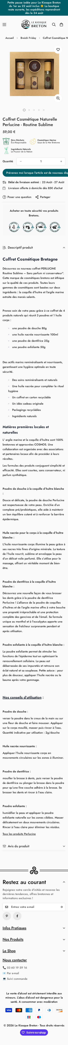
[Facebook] (17, 916)
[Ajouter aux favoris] (58, 50)
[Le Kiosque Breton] (34, 24)
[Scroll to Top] (61, 1026)
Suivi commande (17, 979)
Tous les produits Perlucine (19, 834)
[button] (61, 25)
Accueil (9, 38)
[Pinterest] (7, 916)
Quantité (8, 161)
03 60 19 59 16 (17, 968)
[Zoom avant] (58, 98)
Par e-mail (13, 973)
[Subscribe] (61, 907)
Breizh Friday (28, 38)
